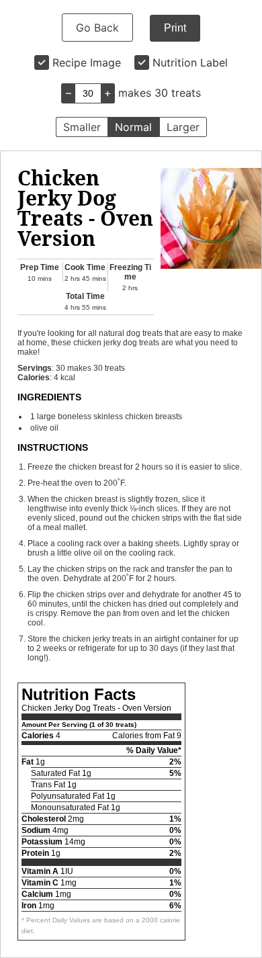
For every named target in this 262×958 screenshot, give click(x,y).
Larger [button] (183, 127)
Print (175, 28)
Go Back (97, 27)
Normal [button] (133, 127)
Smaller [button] (82, 127)
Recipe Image (86, 62)
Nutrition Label (190, 62)
